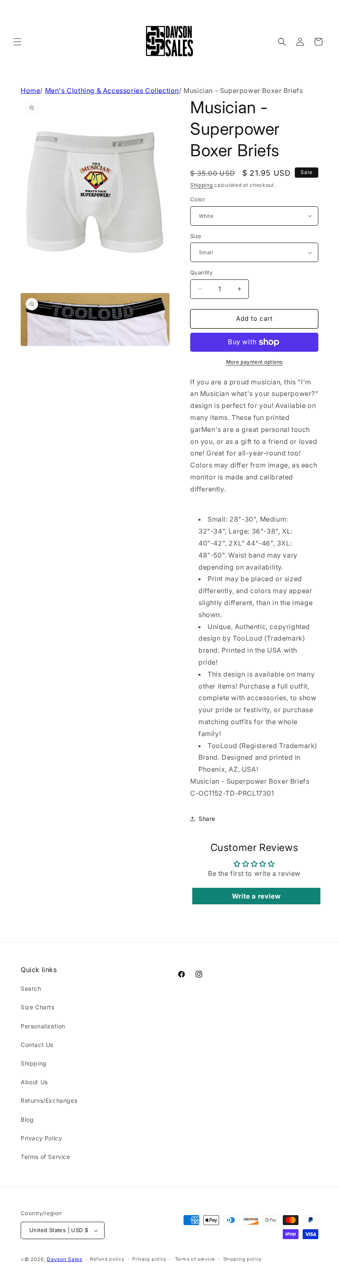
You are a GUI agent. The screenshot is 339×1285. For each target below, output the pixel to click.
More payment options (254, 362)
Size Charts (38, 1007)
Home (30, 90)
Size (196, 236)
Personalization (43, 1026)
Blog (27, 1119)
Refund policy (107, 1259)
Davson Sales (64, 1259)
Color (197, 199)
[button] (17, 42)
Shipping (201, 185)
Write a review (256, 896)
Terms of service (195, 1259)
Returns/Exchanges (49, 1100)
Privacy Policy (41, 1138)
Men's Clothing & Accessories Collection (112, 90)
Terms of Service (45, 1156)
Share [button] (206, 818)
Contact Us (37, 1044)
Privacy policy (149, 1259)
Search (31, 988)
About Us (34, 1081)
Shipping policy (242, 1259)
